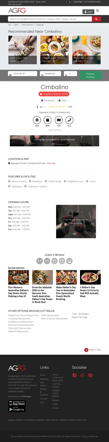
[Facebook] (66, 2)
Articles (55, 408)
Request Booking (90, 75)
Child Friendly (54, 181)
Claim (74, 314)
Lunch (92, 181)
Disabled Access (75, 181)
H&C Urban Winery (49, 53)
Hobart (72, 420)
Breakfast (37, 181)
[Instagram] (69, 2)
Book (48, 120)
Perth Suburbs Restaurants (54, 318)
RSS (42, 402)
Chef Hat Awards (14, 4)
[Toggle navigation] (97, 10)
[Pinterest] (91, 375)
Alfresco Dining (19, 181)
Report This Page (79, 317)
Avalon (14, 54)
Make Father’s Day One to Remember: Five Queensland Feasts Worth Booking (66, 293)
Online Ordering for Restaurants (57, 377)
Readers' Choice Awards (56, 393)
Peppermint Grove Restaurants (23, 315)
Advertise (44, 379)
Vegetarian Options (37, 186)
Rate (63, 100)
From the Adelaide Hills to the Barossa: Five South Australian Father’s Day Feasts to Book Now (42, 294)
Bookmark (49, 100)
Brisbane (31, 420)
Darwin (54, 420)
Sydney (11, 420)
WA (9, 25)
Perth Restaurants (50, 315)
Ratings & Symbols (44, 392)
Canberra (63, 420)
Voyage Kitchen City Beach (84, 53)
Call (69, 120)
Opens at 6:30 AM (57, 106)
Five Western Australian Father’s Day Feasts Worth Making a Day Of (18, 292)
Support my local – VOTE (55, 94)
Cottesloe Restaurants (19, 318)
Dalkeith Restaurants (18, 331)
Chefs (54, 404)
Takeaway (17, 186)
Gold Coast (81, 420)
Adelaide (40, 420)
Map (59, 120)
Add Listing (43, 384)
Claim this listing (54, 130)
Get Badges (83, 314)
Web (37, 120)
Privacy (84, 436)
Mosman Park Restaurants (21, 325)
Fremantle (46, 61)
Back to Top (95, 349)
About (42, 375)
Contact (43, 399)
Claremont (14, 61)
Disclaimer (93, 436)
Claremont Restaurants (19, 328)
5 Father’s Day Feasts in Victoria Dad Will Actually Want (89, 292)
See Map (51, 163)
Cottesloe (39, 25)
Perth (16, 25)
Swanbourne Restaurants (20, 321)
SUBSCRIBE (77, 2)
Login (89, 11)
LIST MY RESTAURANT (92, 2)
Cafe (70, 106)
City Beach (78, 61)
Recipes (55, 400)
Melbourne (21, 420)
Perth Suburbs (27, 25)
